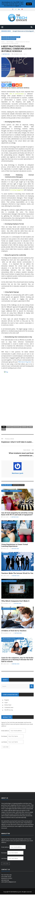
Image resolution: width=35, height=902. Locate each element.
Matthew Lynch (6, 54)
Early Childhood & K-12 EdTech (8, 522)
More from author (18, 485)
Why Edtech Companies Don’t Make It (15, 601)
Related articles (6, 485)
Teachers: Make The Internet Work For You (17, 573)
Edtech (9, 426)
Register (6, 700)
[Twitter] (6, 85)
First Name (4, 736)
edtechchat (16, 426)
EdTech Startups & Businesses (9, 39)
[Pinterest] (13, 85)
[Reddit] (17, 85)
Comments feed (8, 707)
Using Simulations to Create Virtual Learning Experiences (14, 545)
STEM (3, 429)
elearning (24, 426)
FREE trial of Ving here (24, 362)
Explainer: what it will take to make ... (17, 442)
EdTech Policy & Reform (14, 37)
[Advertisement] (17, 404)
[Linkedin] (10, 85)
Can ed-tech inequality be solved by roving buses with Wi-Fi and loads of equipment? (17, 514)
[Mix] (20, 85)
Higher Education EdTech (15, 490)
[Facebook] (3, 85)
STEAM (30, 426)
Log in (6, 702)
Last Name (4, 742)
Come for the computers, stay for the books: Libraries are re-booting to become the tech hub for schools (17, 659)
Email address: (5, 730)
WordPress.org (8, 710)
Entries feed (7, 705)
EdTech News (5, 37)
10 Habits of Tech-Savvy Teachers (13, 631)
